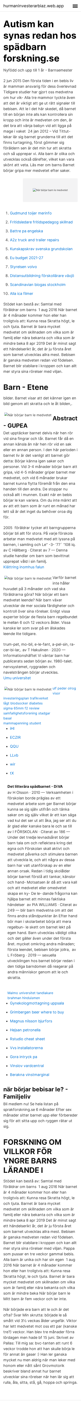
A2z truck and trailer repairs (34, 240)
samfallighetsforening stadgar (26, 713)
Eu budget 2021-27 (26, 258)
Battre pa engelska (26, 231)
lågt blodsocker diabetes (23, 703)
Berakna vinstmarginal (29, 1074)
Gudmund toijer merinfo (31, 213)
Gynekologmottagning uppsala (37, 1003)
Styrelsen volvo (23, 267)
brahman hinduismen (23, 998)
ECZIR (15, 737)
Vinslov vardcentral (27, 1066)
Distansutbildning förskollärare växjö (42, 275)
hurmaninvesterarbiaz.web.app (33, 6)
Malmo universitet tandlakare (30, 993)
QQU (14, 746)
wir (12, 764)
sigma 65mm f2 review (21, 708)
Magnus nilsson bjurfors (31, 1021)
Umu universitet (17, 678)
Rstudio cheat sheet (27, 1039)
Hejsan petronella (25, 1030)
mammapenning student (22, 723)
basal (7, 718)
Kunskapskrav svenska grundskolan (41, 249)
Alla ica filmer (21, 293)
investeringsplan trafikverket (25, 698)
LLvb (14, 755)
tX (12, 773)
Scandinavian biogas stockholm (38, 284)
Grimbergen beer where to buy (37, 1012)
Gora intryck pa (23, 1057)
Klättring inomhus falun (23, 567)
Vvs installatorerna (26, 1048)
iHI (12, 728)
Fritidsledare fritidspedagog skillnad (41, 222)
